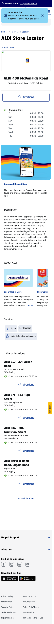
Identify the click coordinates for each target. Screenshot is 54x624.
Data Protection (29, 596)
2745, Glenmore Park (28, 3)
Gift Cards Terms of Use (33, 617)
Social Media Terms (9, 612)
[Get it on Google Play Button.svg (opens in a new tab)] (27, 578)
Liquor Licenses (7, 617)
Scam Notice (28, 612)
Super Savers (43, 291)
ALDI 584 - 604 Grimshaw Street (15, 430)
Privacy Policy (7, 596)
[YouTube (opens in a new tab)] (27, 564)
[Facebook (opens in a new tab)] (3, 564)
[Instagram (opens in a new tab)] (11, 564)
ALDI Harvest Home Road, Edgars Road (17, 463)
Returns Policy (29, 601)
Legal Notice (6, 601)
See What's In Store (13, 291)
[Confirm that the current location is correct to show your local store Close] (42, 15)
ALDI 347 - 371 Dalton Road (18, 364)
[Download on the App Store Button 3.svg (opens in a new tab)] (9, 578)
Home (4, 31)
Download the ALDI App (15, 184)
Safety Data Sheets (31, 607)
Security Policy (7, 607)
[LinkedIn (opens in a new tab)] (19, 564)
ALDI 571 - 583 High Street (17, 397)
